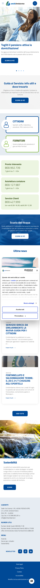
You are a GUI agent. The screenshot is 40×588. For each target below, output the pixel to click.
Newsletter (10, 551)
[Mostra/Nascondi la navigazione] (3, 3)
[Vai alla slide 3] (21, 70)
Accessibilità (19, 575)
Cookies (19, 572)
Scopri (9, 487)
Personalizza (19, 316)
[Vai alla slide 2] (18, 70)
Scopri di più (9, 60)
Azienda (3, 539)
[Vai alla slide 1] (16, 70)
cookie (13, 280)
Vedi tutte (20, 413)
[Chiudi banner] (37, 270)
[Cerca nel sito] (35, 3)
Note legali (19, 564)
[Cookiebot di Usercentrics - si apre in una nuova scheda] (25, 270)
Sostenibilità (5, 543)
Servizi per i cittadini (7, 541)
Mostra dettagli (29, 303)
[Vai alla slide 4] (23, 70)
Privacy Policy (19, 568)
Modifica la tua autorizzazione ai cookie (20, 579)
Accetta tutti (20, 309)
